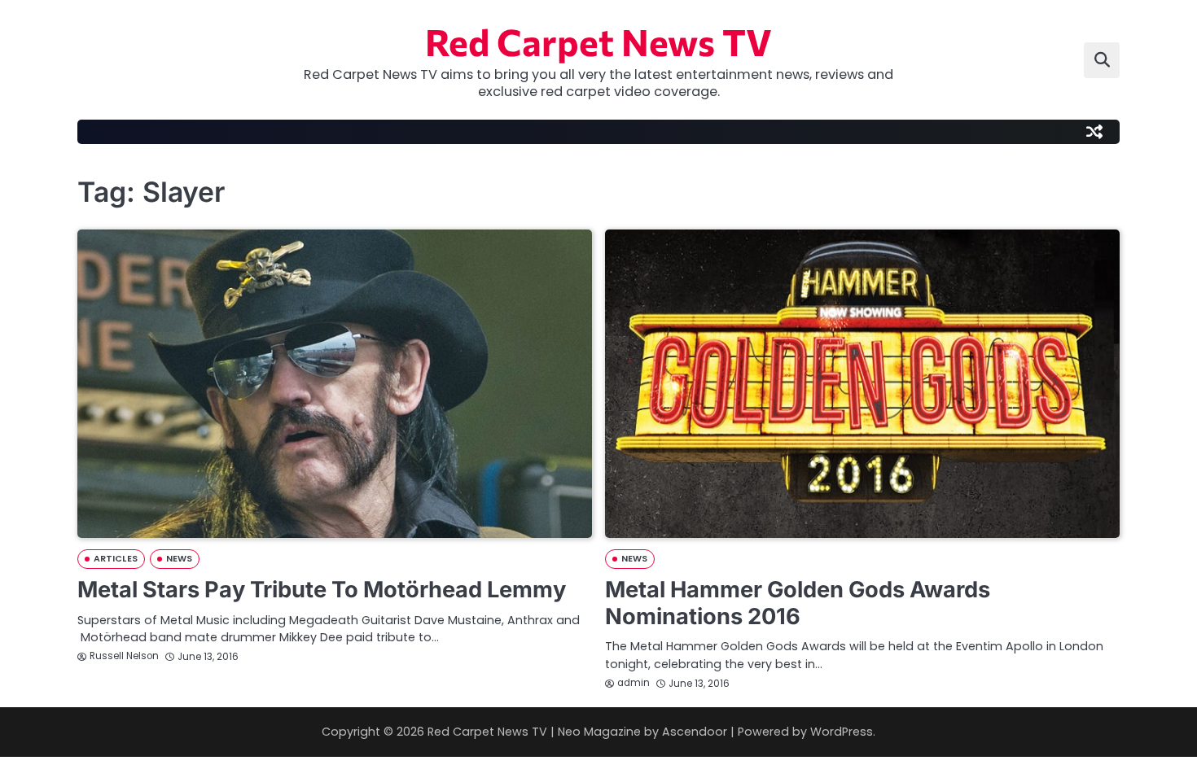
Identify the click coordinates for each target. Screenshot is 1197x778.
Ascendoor (694, 731)
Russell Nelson (124, 655)
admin (633, 682)
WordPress (841, 731)
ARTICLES (116, 559)
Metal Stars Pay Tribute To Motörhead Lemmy (321, 589)
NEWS (179, 559)
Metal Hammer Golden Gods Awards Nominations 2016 (797, 603)
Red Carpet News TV (598, 41)
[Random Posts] (1094, 132)
